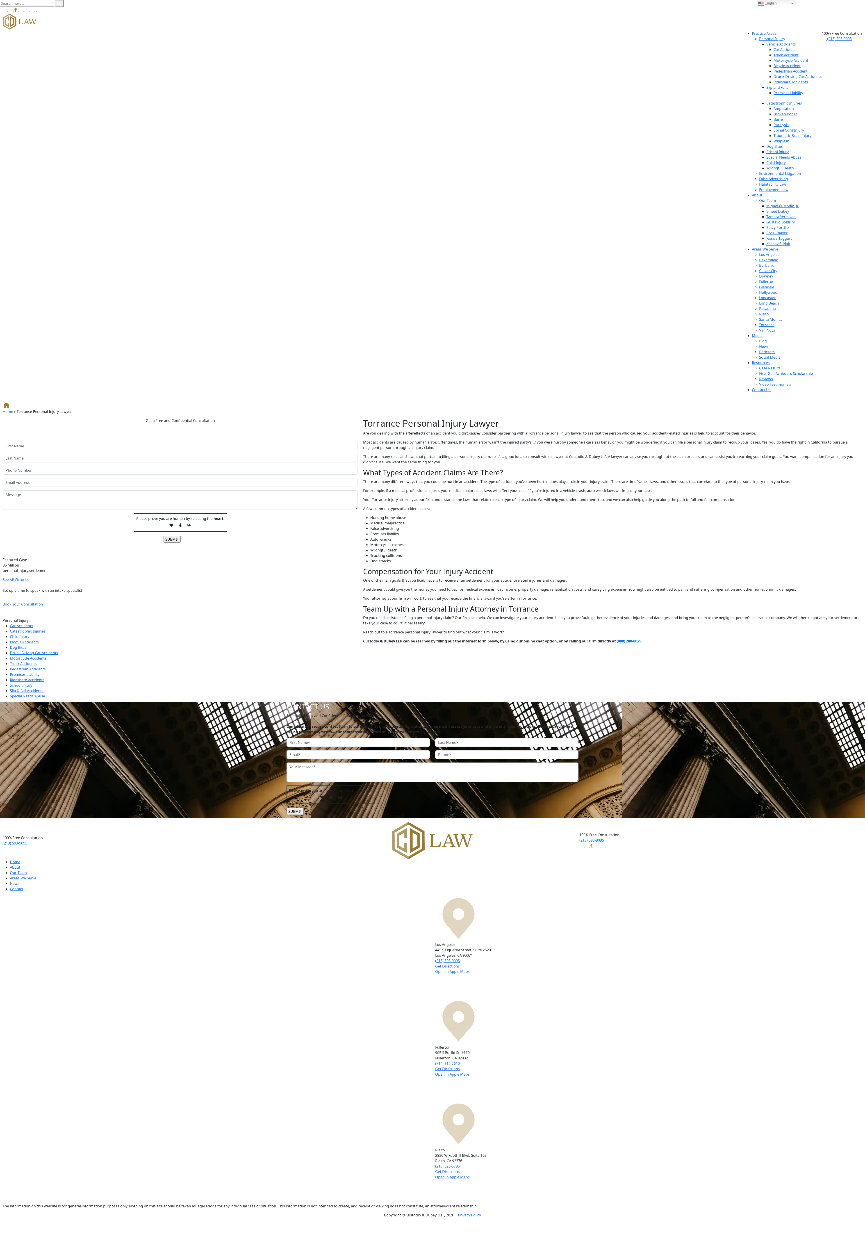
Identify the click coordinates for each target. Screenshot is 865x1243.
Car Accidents (21, 625)
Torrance (766, 324)
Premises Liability (788, 92)
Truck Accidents (23, 663)
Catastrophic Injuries (784, 103)
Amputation (784, 108)
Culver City (768, 270)
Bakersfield (768, 259)
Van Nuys (767, 330)
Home (8, 411)
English (770, 3)
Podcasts (767, 351)
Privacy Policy (469, 1215)
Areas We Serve (765, 249)
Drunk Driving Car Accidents (798, 76)
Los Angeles (769, 254)
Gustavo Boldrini (780, 222)
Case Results (770, 368)
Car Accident (784, 49)
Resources (761, 362)
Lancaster (767, 297)
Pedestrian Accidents (28, 669)
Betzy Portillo (777, 227)
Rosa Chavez (777, 232)
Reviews (766, 378)
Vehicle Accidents (781, 44)
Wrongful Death (780, 168)
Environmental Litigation (780, 173)
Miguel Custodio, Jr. (782, 205)
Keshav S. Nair (778, 243)
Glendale (766, 287)
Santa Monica (770, 319)
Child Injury (776, 162)
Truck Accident (786, 54)
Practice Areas (764, 33)
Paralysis (781, 124)
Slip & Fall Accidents (26, 690)
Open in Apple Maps (452, 971)
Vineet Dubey (777, 211)
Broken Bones (785, 114)
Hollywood (768, 292)
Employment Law (773, 189)
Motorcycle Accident (791, 60)
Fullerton (766, 281)
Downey (766, 276)
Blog (763, 341)
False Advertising (773, 178)
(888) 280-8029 (629, 641)
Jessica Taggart (779, 238)
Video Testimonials (775, 384)
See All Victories (16, 579)
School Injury (777, 151)
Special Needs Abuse (783, 157)
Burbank (766, 265)
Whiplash (781, 141)
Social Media (770, 357)
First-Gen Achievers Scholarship (786, 373)
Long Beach (769, 303)
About (757, 195)
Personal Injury (772, 38)
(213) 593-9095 (839, 38)
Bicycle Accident (787, 65)
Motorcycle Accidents (28, 658)
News (764, 346)
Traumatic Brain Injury (792, 135)
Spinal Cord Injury (789, 130)
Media (757, 335)
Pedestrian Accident (791, 71)
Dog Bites (774, 146)
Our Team (767, 200)
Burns (779, 119)
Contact (16, 888)
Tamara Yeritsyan (781, 216)
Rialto (764, 314)
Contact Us (761, 389)
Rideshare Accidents (791, 82)
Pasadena (767, 308)
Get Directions (447, 966)
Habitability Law (772, 184)
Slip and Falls (777, 87)
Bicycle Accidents (24, 642)
